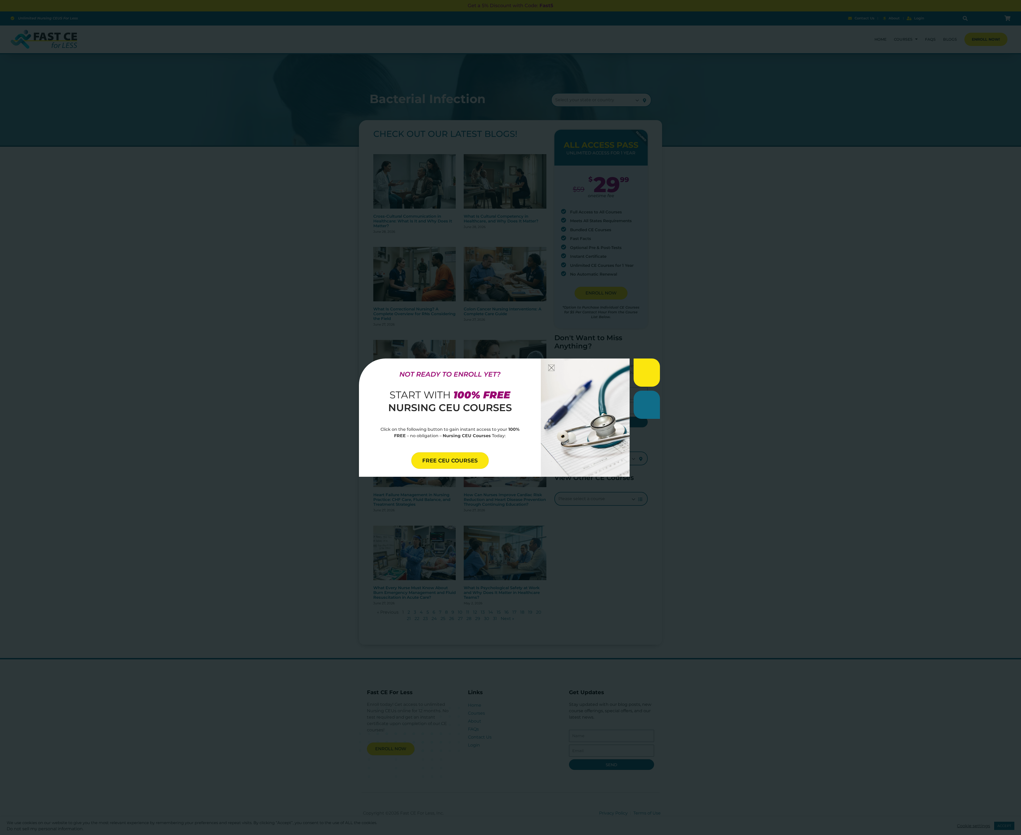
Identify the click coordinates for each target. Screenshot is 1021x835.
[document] (510, 417)
